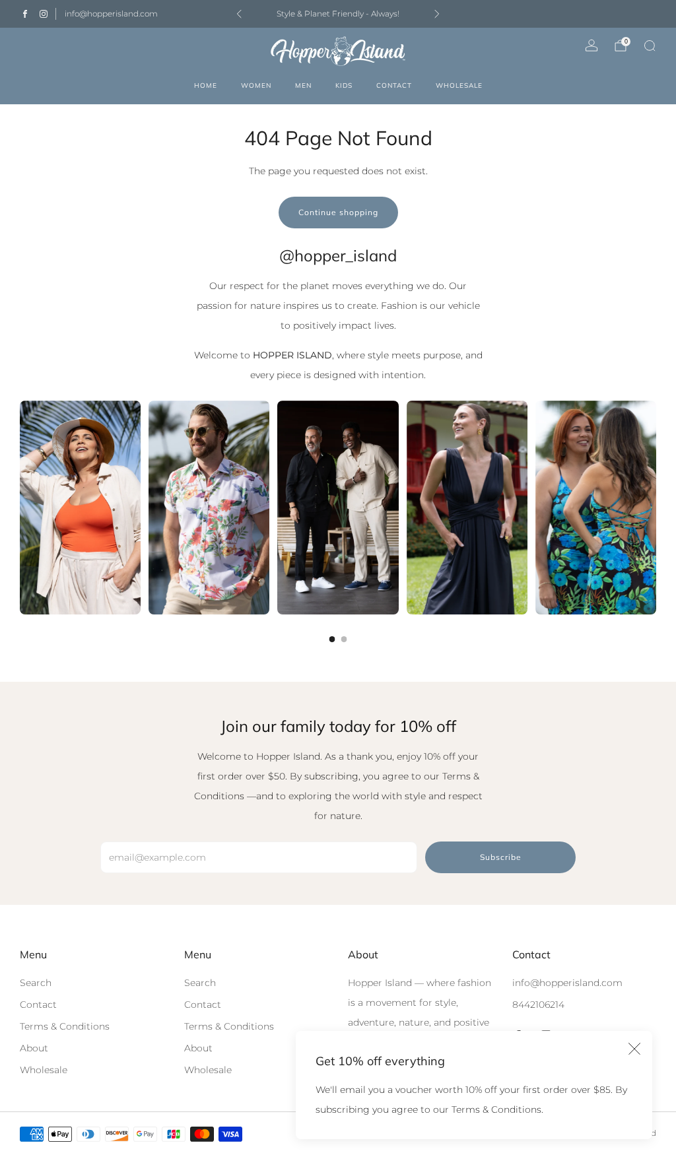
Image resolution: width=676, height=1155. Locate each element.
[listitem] (338, 14)
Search (35, 983)
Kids (344, 85)
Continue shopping (338, 212)
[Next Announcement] (437, 13)
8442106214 (538, 1004)
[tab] (332, 639)
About (34, 1048)
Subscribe (501, 857)
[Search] (649, 45)
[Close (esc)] (634, 1049)
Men (303, 85)
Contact (394, 85)
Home (205, 85)
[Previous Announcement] (239, 13)
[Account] (591, 45)
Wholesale (459, 85)
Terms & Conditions (65, 1026)
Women (256, 85)
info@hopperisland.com (111, 13)
